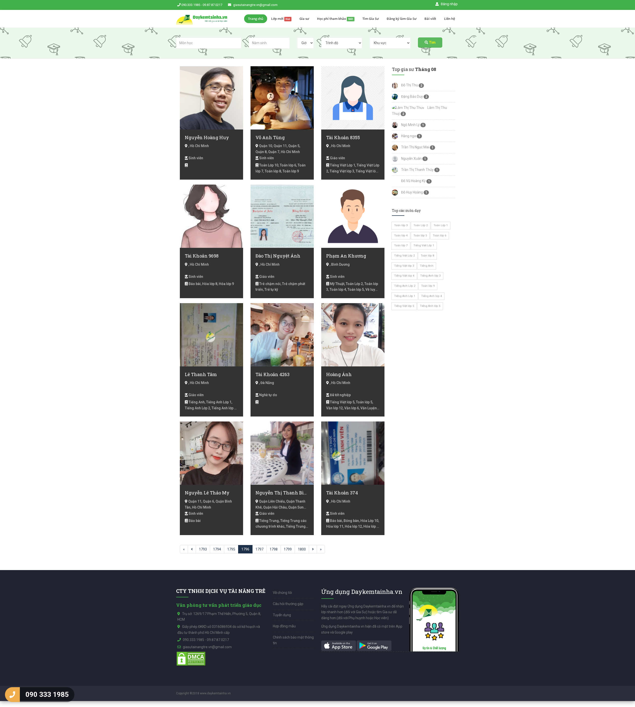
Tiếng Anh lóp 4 (431, 296)
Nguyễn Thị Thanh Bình (282, 493)
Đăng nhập (449, 4)
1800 (302, 549)
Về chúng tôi (282, 593)
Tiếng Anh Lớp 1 (404, 296)
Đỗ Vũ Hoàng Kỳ (413, 181)
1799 (288, 549)
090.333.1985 (190, 5)
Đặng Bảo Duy (411, 96)
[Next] (313, 549)
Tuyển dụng (282, 615)
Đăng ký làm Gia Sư (401, 18)
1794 (217, 549)
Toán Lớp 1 (441, 225)
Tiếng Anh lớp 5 (430, 306)
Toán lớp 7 (401, 245)
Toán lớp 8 (427, 255)
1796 (245, 549)
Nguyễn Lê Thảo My (207, 493)
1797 (259, 549)
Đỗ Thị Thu (409, 85)
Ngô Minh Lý (410, 125)
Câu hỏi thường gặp (288, 604)
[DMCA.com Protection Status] (191, 658)
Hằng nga (408, 136)
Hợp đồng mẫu (284, 626)
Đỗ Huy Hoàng (411, 192)
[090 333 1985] (12, 694)
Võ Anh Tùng (270, 137)
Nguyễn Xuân (411, 159)
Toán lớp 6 (439, 235)
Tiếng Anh (426, 265)
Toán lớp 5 (420, 235)
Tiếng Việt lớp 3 (404, 265)
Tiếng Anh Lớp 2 (404, 286)
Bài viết (430, 18)
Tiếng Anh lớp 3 (430, 275)
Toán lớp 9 (428, 286)
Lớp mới (280, 18)
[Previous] (192, 549)
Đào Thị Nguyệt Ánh (277, 256)
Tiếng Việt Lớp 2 (404, 255)
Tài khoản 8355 (343, 137)
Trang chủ (255, 18)
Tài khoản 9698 (202, 256)
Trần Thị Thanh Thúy (417, 170)
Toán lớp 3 (401, 225)
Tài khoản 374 (342, 493)
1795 (231, 549)
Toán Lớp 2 (420, 225)
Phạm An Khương (346, 256)
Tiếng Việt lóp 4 (404, 275)
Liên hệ (449, 18)
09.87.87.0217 (212, 5)
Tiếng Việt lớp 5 (404, 306)
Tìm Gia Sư (370, 18)
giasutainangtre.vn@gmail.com (255, 5)
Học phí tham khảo (335, 18)
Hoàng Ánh (339, 374)
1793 (203, 549)
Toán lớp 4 (401, 235)
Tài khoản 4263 (272, 374)
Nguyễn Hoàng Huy (207, 137)
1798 (274, 549)
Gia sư (304, 18)
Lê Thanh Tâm (201, 374)
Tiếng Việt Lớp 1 (423, 245)
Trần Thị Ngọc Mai (414, 147)
